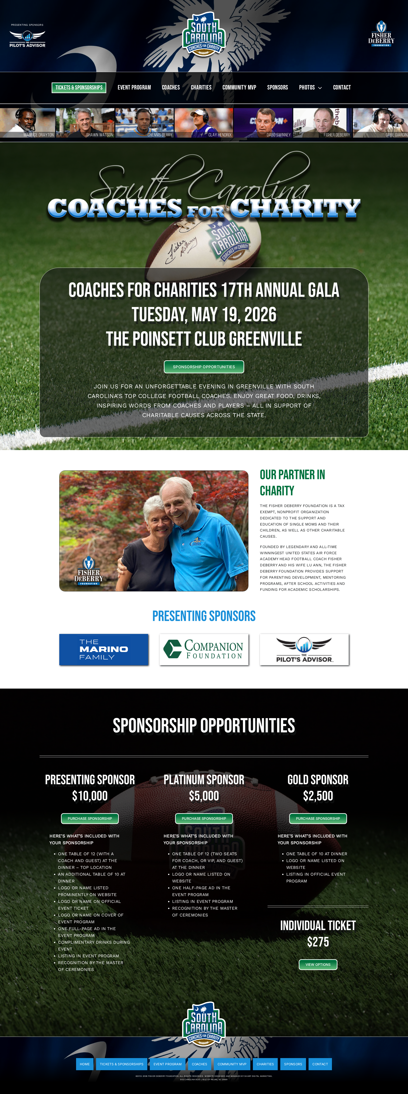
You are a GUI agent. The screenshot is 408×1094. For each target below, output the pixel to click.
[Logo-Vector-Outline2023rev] (27, 31)
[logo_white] (381, 19)
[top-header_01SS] (204, 10)
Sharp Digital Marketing (258, 1076)
